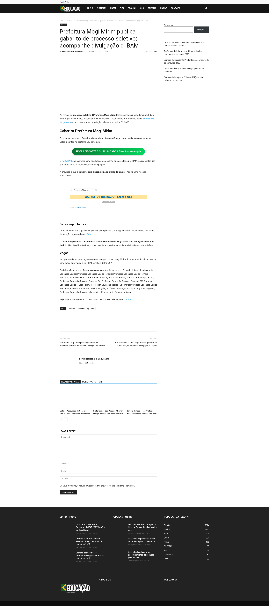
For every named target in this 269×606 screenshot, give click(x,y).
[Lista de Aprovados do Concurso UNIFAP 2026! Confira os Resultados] (75, 398)
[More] (88, 57)
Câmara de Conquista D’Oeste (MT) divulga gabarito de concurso (183, 78)
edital (128, 299)
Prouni (132, 8)
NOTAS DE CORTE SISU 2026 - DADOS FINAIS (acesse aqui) (108, 151)
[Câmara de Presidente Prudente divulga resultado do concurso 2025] (142, 398)
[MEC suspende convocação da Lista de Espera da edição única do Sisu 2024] (118, 527)
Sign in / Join (64, 2)
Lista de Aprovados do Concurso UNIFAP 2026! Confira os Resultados (184, 44)
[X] (69, 57)
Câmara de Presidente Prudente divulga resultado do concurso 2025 (186, 61)
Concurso (71, 309)
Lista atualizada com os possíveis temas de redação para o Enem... (141, 555)
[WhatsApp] (82, 57)
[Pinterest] (75, 57)
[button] (206, 8)
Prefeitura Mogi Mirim (86, 309)
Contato (175, 8)
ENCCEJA (152, 8)
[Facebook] (62, 57)
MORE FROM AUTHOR (92, 382)
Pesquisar (168, 25)
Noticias (101, 8)
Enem (113, 8)
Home (62, 20)
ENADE (163, 8)
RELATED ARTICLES (70, 382)
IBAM (88, 234)
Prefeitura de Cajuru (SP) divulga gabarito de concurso (184, 70)
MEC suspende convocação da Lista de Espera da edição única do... (142, 527)
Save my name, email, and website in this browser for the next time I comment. (99, 486)
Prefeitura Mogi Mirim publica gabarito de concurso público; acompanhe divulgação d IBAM (82, 344)
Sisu (142, 8)
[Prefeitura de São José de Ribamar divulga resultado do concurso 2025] (108, 398)
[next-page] (66, 419)
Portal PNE (67, 161)
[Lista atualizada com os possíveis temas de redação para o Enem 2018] (119, 555)
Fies (122, 8)
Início (90, 8)
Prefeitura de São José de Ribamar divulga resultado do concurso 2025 (183, 52)
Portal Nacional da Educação (73, 51)
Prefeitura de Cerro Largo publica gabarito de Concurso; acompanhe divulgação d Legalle (136, 344)
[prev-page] (61, 419)
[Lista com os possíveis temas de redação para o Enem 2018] (119, 542)
